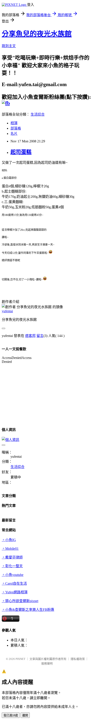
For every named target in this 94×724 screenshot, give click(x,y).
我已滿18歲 (10, 715)
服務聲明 (47, 663)
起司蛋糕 (20, 152)
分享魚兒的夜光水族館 (37, 34)
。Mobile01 (10, 548)
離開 (25, 715)
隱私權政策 (78, 659)
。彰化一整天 (12, 566)
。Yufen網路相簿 (15, 592)
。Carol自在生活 (14, 583)
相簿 (13, 123)
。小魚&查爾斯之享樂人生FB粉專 (28, 609)
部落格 (15, 128)
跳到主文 (9, 46)
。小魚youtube (12, 575)
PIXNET (20, 659)
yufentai (7, 311)
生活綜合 (38, 114)
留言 (40, 336)
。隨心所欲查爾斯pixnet (20, 601)
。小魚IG (9, 540)
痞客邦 (30, 336)
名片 (13, 133)
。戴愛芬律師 (12, 557)
